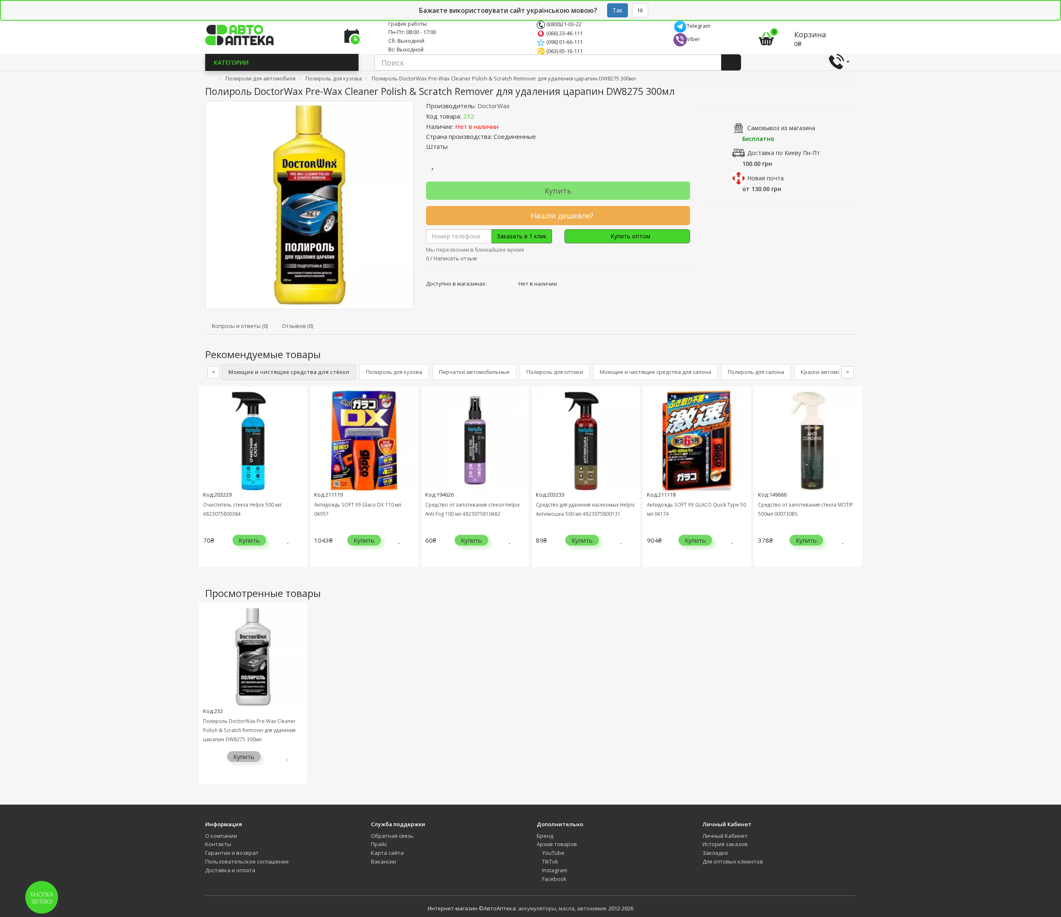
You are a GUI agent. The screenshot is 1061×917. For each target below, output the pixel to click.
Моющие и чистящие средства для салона (655, 372)
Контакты (218, 844)
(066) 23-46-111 (564, 33)
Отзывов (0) (297, 326)
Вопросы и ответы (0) (240, 326)
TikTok (549, 861)
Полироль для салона (756, 372)
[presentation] (207, 483)
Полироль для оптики (554, 372)
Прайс (379, 844)
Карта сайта (387, 852)
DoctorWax (493, 106)
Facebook (554, 879)
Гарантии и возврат (232, 852)
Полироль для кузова (394, 372)
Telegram (698, 25)
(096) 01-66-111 (564, 42)
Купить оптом (629, 236)
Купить (558, 191)
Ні (640, 10)
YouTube (552, 852)
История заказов (725, 844)
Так (618, 10)
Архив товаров (557, 844)
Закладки (715, 852)
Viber (693, 39)
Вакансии (383, 861)
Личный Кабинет (725, 835)
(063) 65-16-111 (564, 51)
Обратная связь (392, 835)
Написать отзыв (455, 258)
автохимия (591, 908)
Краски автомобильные (832, 372)
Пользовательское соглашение (247, 861)
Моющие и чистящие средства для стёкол (288, 372)
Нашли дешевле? (560, 216)
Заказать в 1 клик (522, 236)
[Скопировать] (481, 116)
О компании (221, 835)
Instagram (554, 870)
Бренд (545, 835)
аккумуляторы (537, 908)
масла (566, 908)
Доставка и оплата (230, 870)
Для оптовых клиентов (732, 861)
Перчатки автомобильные (474, 372)
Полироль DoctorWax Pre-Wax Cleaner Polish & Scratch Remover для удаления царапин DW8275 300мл (249, 730)
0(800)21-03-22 (563, 24)
